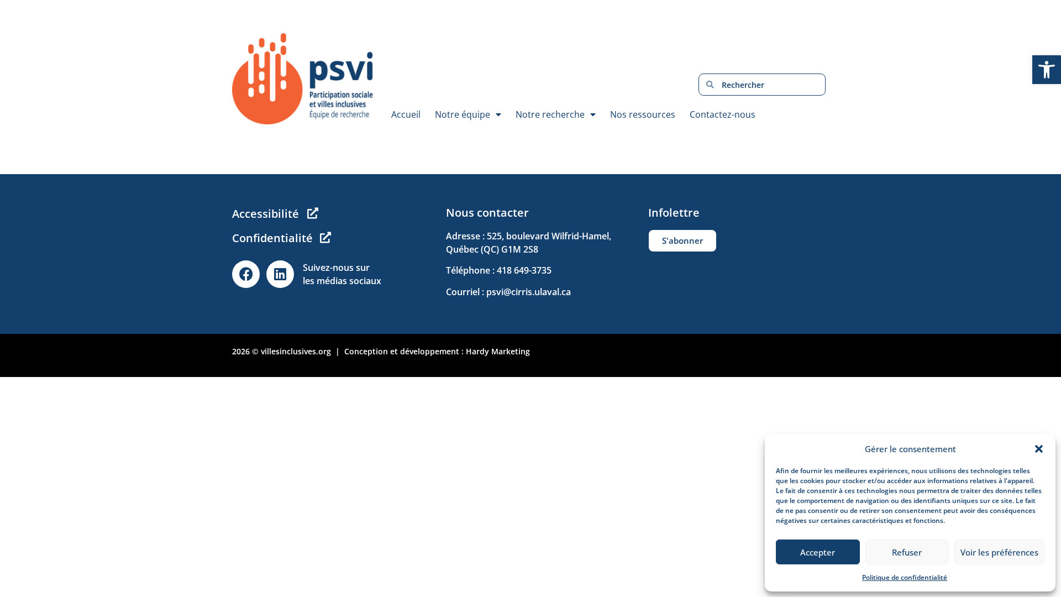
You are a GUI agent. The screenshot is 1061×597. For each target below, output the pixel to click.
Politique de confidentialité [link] (904, 577)
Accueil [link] (406, 114)
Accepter (817, 552)
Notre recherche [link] (550, 114)
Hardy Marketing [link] (498, 351)
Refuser (907, 552)
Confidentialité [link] (272, 238)
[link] (1046, 69)
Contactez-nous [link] (722, 114)
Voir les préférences (999, 552)
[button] (1038, 448)
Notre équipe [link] (462, 114)
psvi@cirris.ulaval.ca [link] (528, 292)
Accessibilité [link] (265, 213)
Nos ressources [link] (642, 114)
